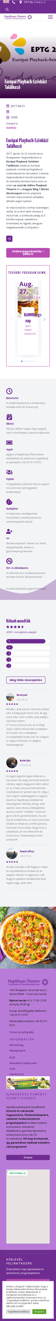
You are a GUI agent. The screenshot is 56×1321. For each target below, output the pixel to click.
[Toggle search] (7, 9)
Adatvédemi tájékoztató (23, 1063)
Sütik (12, 1068)
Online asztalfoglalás (21, 1032)
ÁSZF (12, 1057)
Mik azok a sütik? (15, 1305)
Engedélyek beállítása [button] (18, 1311)
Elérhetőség (16, 1045)
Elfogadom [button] (39, 1311)
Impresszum (16, 1074)
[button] (44, 319)
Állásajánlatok (17, 1050)
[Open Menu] (50, 17)
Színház (11, 127)
